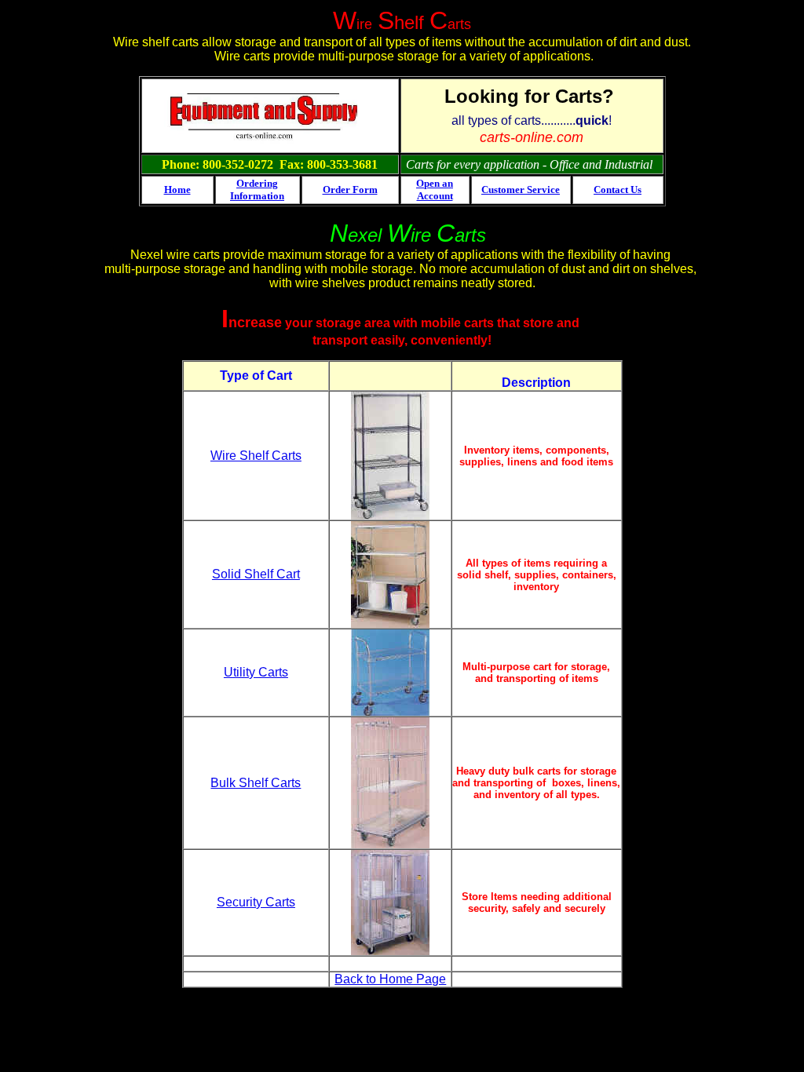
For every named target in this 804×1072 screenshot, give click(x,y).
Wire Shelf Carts (256, 455)
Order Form (350, 189)
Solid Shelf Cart (256, 574)
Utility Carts (256, 672)
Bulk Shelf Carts (255, 782)
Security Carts (256, 902)
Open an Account (434, 189)
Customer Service (520, 189)
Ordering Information (257, 189)
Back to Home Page (390, 979)
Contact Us (617, 189)
